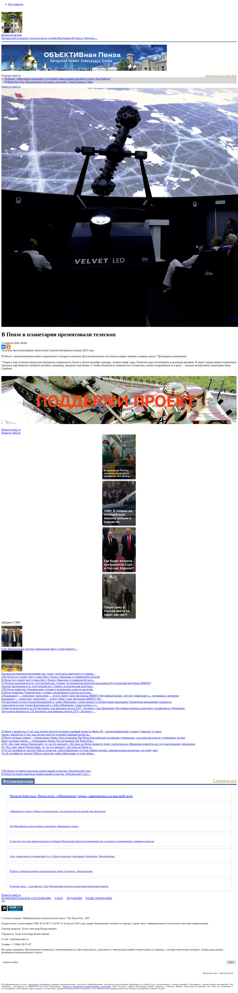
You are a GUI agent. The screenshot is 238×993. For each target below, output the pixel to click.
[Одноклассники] (8, 347)
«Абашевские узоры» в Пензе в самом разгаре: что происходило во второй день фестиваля (57, 811)
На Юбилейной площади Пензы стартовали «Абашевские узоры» (44, 826)
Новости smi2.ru (11, 86)
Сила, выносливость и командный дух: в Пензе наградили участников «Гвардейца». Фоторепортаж (62, 856)
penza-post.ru (33, 984)
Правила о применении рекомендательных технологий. (87, 986)
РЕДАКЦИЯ (74, 898)
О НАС (59, 898)
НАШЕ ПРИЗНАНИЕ (99, 898)
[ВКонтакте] (3, 347)
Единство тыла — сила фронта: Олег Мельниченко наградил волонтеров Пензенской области (59, 886)
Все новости (15, 4)
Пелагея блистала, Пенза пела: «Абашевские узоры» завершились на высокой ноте (71, 796)
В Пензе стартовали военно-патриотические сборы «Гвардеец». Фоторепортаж (51, 871)
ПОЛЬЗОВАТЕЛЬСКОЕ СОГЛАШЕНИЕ (26, 898)
